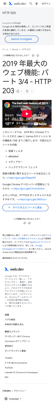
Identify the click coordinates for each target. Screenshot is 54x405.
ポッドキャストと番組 (15, 350)
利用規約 (6, 391)
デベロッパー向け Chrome (17, 336)
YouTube (9, 367)
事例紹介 (9, 346)
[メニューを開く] (5, 3)
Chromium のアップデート (17, 341)
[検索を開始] (31, 3)
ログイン (46, 3)
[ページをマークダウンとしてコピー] (27, 91)
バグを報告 (10, 319)
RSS (6, 377)
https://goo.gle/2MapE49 (22, 177)
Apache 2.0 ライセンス (40, 242)
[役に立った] (33, 55)
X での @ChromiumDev (16, 362)
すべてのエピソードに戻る (25, 207)
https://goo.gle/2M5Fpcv (33, 199)
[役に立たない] (37, 55)
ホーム (5, 49)
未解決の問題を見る (14, 324)
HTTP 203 (9, 13)
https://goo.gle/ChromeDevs (29, 188)
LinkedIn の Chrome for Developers (21, 372)
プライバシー (20, 391)
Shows (15, 49)
